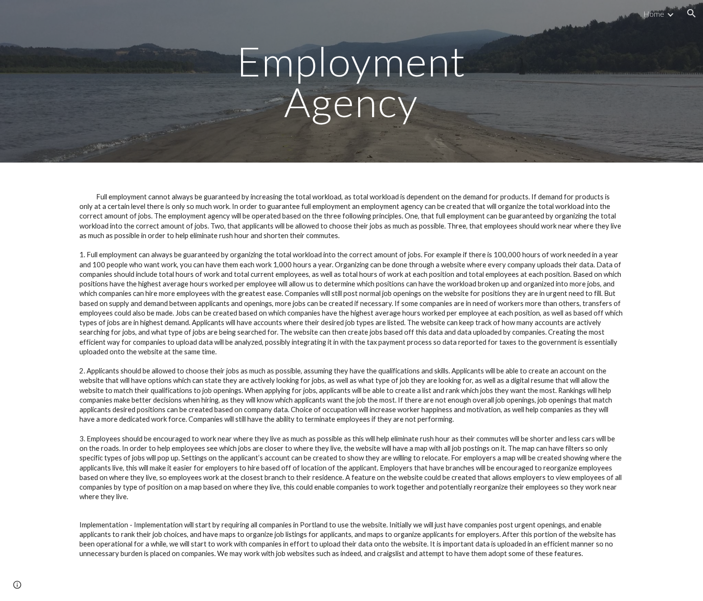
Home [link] (653, 13)
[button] (691, 13)
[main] (351, 81)
